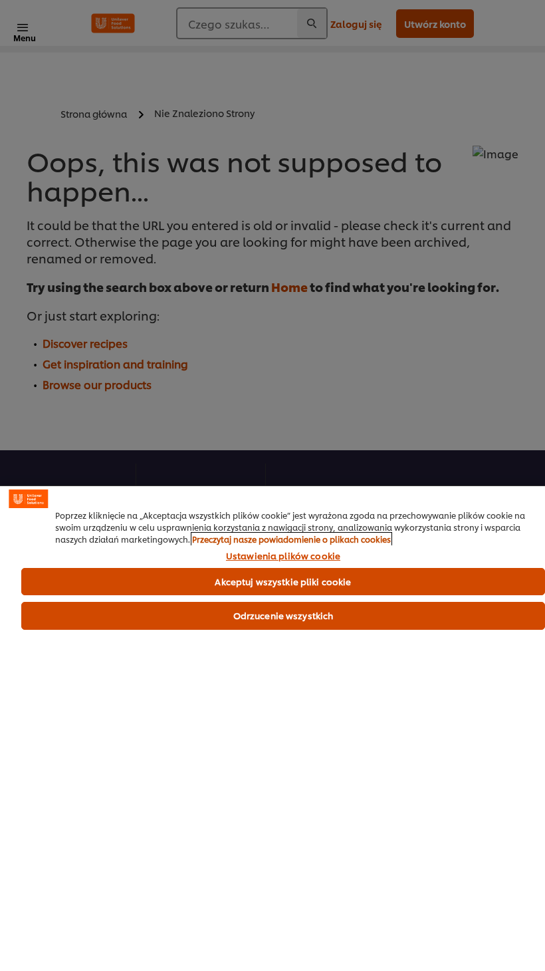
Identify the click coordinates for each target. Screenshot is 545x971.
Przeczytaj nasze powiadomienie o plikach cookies (291, 539)
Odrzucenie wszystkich (283, 615)
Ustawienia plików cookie (283, 556)
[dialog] (272, 728)
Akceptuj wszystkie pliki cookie (283, 581)
